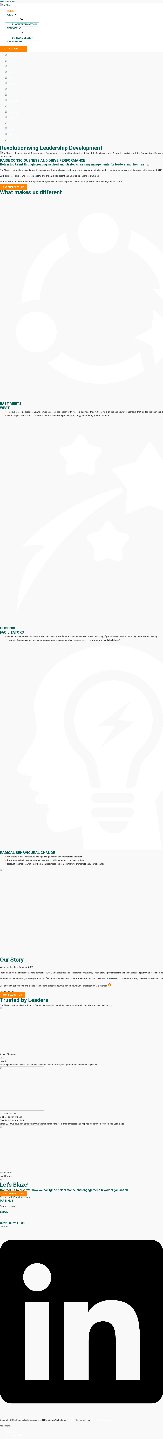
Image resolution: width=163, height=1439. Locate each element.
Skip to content (7, 1)
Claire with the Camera (101, 1420)
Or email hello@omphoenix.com (15, 1197)
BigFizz (69, 1420)
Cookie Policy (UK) (14, 1435)
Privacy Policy (11, 1431)
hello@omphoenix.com (11, 1217)
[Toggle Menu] (22, 19)
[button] (16, 15)
